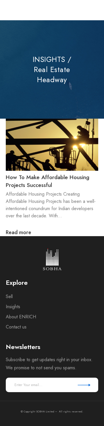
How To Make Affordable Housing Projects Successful (47, 181)
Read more (18, 232)
